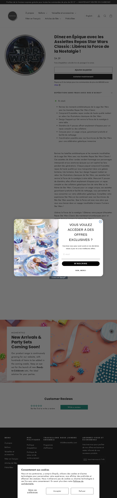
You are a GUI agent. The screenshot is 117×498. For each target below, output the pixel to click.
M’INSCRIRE (80, 264)
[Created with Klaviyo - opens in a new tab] (58, 277)
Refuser (82, 491)
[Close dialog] (100, 221)
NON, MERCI (81, 270)
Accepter (57, 491)
